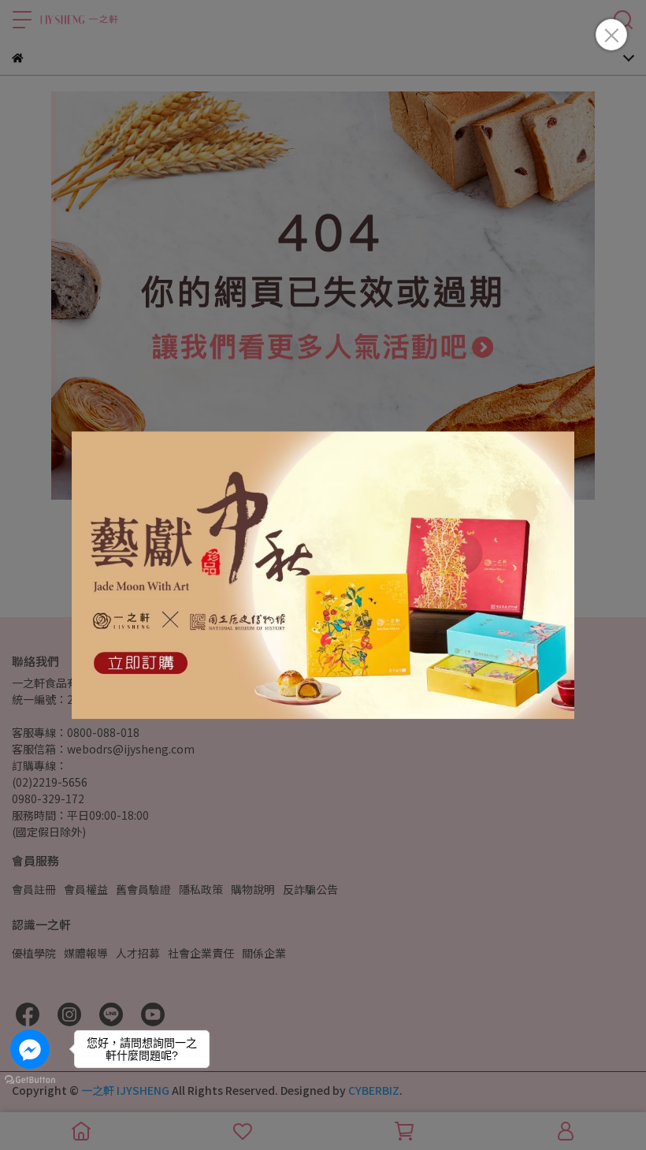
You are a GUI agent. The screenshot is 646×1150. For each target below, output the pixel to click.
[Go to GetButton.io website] (30, 1079)
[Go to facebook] (30, 1049)
